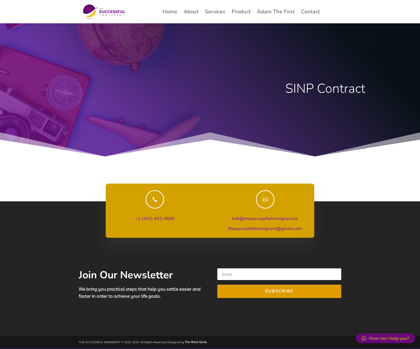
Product (241, 12)
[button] (385, 338)
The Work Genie (196, 342)
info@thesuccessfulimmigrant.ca (265, 218)
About (191, 12)
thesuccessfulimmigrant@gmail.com (265, 228)
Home (170, 12)
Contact (310, 12)
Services (215, 12)
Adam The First (276, 12)
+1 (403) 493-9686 (155, 218)
